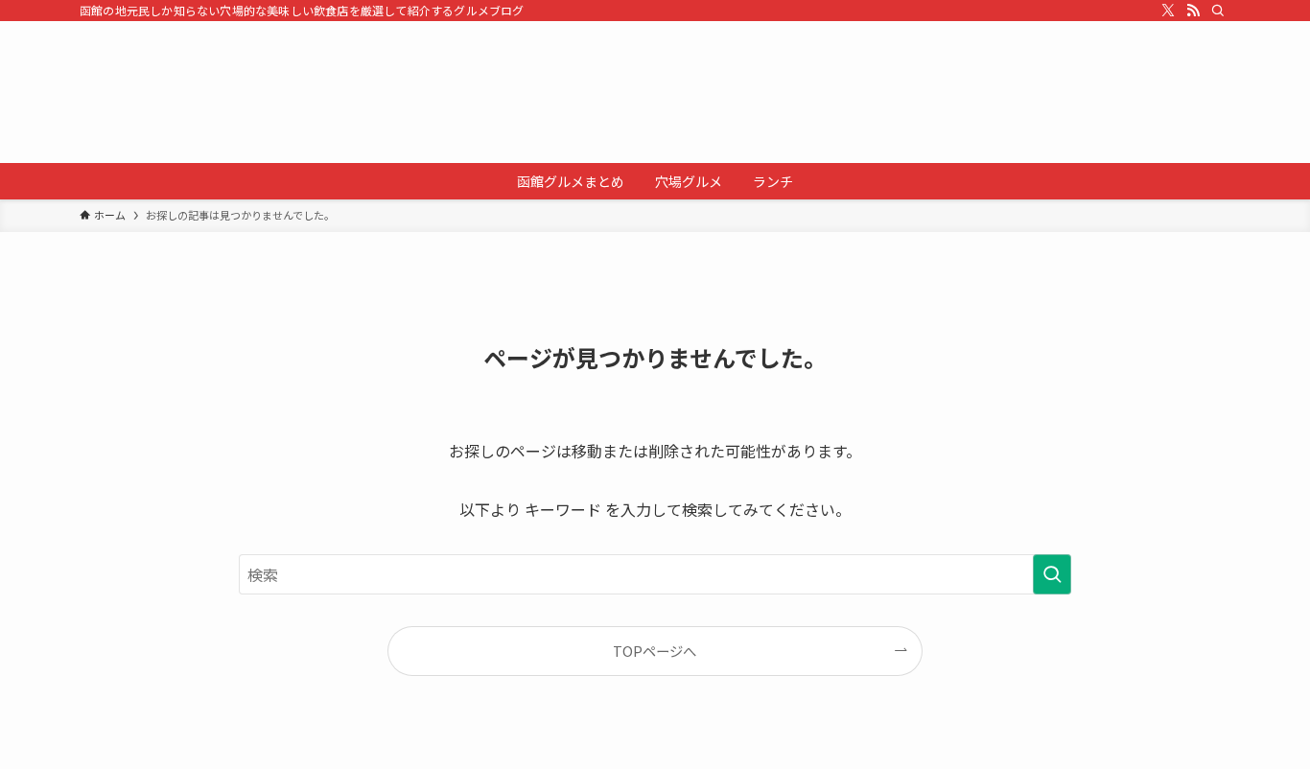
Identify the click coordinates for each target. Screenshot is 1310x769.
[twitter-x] (1168, 10)
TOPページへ (654, 651)
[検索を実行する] (1052, 574)
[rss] (1193, 10)
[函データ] (655, 92)
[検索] (1217, 10)
